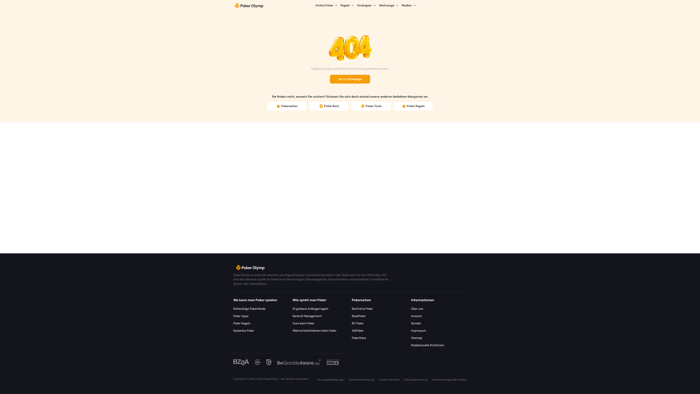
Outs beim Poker (303, 323)
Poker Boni (331, 106)
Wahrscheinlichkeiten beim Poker (315, 331)
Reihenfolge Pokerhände (249, 309)
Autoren (416, 316)
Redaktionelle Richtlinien (427, 345)
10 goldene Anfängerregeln (310, 309)
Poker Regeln (416, 106)
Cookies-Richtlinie (389, 379)
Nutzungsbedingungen (331, 379)
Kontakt (416, 323)
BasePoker (359, 316)
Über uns (417, 309)
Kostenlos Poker (243, 331)
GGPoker (357, 331)
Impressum (418, 331)
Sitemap (416, 338)
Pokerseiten (289, 106)
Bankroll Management (307, 316)
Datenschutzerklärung (361, 379)
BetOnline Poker (362, 309)
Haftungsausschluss (416, 379)
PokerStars (359, 338)
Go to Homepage (350, 79)
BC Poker (358, 323)
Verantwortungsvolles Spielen (449, 379)
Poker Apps (240, 316)
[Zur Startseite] (249, 5)
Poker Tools (374, 106)
